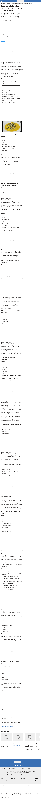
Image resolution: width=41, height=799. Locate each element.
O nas (18, 768)
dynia (3, 726)
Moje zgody (28, 768)
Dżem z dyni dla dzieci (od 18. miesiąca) (10, 88)
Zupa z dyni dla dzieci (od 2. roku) (9, 81)
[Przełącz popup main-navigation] (2, 1)
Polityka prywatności (11, 768)
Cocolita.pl (23, 781)
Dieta (13, 3)
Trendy (2, 741)
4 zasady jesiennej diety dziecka (8, 711)
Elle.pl (2, 778)
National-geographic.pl (4, 780)
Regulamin (3, 768)
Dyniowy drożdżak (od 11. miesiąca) (9, 90)
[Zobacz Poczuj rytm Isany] (18, 737)
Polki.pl (22, 780)
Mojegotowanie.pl (35, 778)
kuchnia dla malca (10, 726)
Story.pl (33, 781)
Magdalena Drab (4, 36)
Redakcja (22, 768)
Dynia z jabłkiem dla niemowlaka (9, 92)
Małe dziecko (27, 741)
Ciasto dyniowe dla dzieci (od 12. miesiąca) (11, 98)
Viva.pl (2, 781)
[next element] (39, 746)
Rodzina (38, 741)
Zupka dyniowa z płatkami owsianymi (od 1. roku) (12, 83)
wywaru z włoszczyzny (11, 140)
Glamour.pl (13, 778)
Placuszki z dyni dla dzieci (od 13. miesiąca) (11, 84)
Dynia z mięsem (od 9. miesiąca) (8, 94)
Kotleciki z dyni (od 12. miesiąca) (8, 102)
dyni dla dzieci (10, 76)
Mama (14, 741)
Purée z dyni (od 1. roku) (7, 100)
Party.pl (12, 780)
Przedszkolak (8, 3)
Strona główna (3, 3)
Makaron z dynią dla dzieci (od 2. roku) (10, 96)
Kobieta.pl (23, 778)
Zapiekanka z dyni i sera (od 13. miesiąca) (10, 86)
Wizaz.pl (12, 781)
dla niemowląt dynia (6, 67)
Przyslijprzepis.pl (34, 780)
